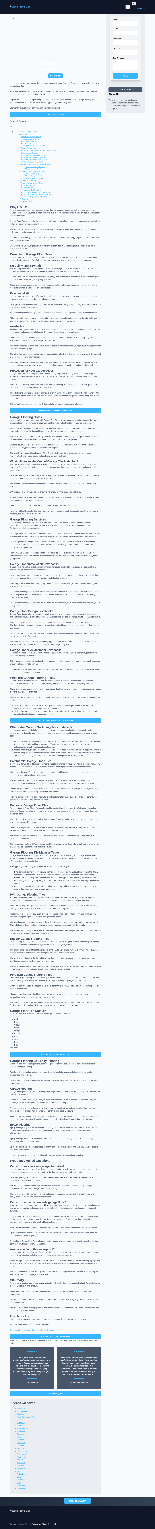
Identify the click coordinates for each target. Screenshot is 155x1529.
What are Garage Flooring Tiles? (32, 162)
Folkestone (21, 1474)
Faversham (21, 1457)
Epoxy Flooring (30, 187)
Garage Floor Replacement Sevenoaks (38, 159)
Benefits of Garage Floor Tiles (31, 137)
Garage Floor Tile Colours (29, 180)
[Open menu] (127, 7)
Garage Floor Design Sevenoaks (36, 157)
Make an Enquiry (77, 1501)
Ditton (19, 1420)
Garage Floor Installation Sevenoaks (37, 155)
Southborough (25, 1330)
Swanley (50, 1330)
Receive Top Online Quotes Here (55, 1054)
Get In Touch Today (55, 114)
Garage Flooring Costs (28, 148)
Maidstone (21, 1440)
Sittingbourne (22, 1451)
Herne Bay (21, 1468)
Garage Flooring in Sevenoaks (27, 131)
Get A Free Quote (55, 1394)
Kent (19, 1437)
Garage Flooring (31, 185)
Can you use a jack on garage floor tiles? (39, 192)
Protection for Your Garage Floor (35, 146)
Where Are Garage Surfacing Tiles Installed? (36, 164)
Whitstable (21, 1463)
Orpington (36, 1330)
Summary (25, 199)
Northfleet (21, 1431)
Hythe (19, 1471)
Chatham (20, 1445)
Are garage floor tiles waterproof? (36, 197)
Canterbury (21, 1465)
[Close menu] (134, 3)
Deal (19, 1483)
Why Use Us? (26, 134)
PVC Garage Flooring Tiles (34, 174)
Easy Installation (31, 141)
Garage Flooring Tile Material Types (33, 171)
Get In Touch (125, 90)
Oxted (43, 1330)
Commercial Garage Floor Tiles (35, 167)
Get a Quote (55, 76)
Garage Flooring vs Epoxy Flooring (32, 183)
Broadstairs (21, 1488)
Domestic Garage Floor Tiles (34, 169)
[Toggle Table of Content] (11, 127)
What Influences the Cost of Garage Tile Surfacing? (41, 150)
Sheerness (21, 1454)
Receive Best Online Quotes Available (55, 410)
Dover (19, 1477)
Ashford (20, 1460)
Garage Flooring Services (29, 153)
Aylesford (20, 1423)
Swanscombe (22, 1428)
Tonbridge (14, 1330)
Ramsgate (21, 1485)
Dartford (20, 1425)
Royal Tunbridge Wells (26, 1417)
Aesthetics (29, 143)
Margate (20, 1480)
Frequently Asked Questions (31, 190)
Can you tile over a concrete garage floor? (39, 194)
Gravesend (21, 1434)
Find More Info (27, 201)
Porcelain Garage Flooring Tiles (35, 178)
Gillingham (21, 1448)
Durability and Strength (33, 139)
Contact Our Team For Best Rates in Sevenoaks (55, 720)
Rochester (21, 1443)
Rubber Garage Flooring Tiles (35, 176)
